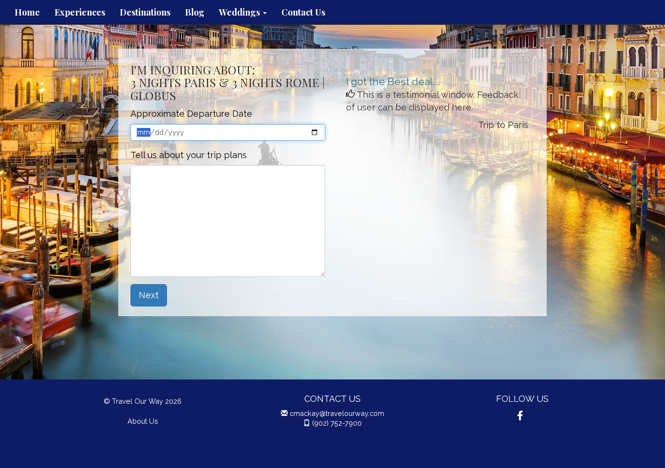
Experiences (80, 12)
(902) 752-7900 (337, 423)
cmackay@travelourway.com (337, 413)
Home (27, 12)
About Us (143, 421)
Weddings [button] (240, 12)
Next (149, 295)
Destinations (145, 12)
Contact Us (303, 12)
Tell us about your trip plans (188, 155)
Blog (194, 12)
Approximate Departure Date (191, 113)
